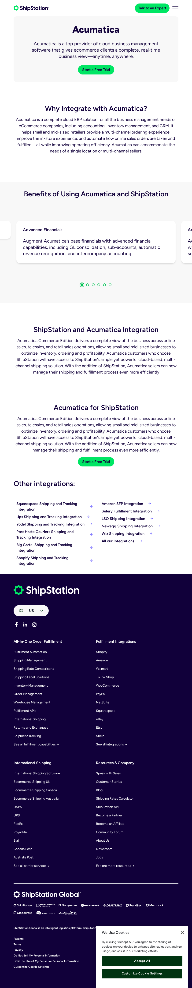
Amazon (102, 660)
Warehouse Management (32, 702)
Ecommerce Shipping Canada (35, 790)
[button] (82, 284)
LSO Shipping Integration (123, 518)
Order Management (28, 694)
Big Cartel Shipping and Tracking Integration (44, 548)
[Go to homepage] (31, 8)
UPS (17, 815)
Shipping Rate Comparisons (34, 669)
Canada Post (23, 849)
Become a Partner (109, 815)
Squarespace (105, 711)
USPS (18, 807)
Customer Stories (109, 782)
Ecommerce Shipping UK (32, 782)
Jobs (99, 857)
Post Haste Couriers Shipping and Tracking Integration (45, 534)
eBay (99, 719)
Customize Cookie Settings (31, 966)
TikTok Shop (105, 677)
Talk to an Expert (152, 8)
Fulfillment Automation (30, 652)
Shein (100, 736)
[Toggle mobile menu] (175, 8)
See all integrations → (111, 744)
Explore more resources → (115, 866)
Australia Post (23, 857)
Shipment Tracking (27, 736)
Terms (17, 944)
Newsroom (104, 849)
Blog (99, 790)
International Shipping (30, 719)
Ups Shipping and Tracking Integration (49, 517)
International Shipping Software (37, 773)
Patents (19, 938)
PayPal (100, 694)
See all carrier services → (32, 866)
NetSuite (102, 702)
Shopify (101, 652)
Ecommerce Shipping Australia (36, 799)
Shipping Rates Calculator (115, 799)
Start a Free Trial (96, 69)
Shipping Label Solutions (31, 677)
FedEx (18, 824)
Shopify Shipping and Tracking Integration (42, 561)
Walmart (102, 669)
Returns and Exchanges (31, 728)
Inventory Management (31, 686)
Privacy (18, 950)
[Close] (182, 933)
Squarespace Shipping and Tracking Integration (46, 506)
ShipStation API (107, 807)
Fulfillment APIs (25, 711)
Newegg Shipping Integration (127, 526)
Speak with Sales (108, 773)
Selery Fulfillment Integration (127, 511)
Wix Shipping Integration (123, 533)
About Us (103, 841)
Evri (16, 841)
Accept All (142, 961)
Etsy (99, 728)
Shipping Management (30, 660)
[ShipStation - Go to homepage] (46, 590)
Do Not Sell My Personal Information (37, 955)
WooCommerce (107, 686)
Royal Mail (21, 832)
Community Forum (109, 832)
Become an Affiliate (110, 824)
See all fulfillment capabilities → (36, 744)
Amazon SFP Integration (122, 503)
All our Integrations (118, 541)
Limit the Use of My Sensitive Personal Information (46, 961)
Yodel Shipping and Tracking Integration (50, 524)
